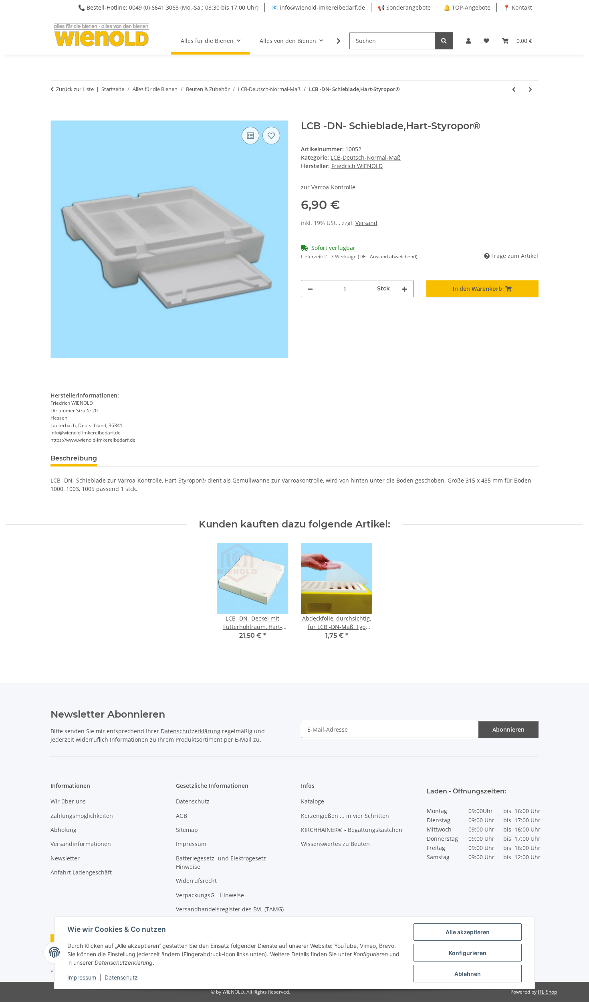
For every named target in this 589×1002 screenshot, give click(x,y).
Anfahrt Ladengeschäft (81, 872)
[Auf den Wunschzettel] (271, 135)
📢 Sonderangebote (404, 7)
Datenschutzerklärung (190, 731)
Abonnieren (508, 729)
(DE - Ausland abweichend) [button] (388, 256)
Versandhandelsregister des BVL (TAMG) (230, 909)
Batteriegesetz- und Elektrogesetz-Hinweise (222, 862)
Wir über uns (68, 801)
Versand (366, 223)
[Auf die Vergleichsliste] (250, 135)
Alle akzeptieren (468, 932)
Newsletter (65, 858)
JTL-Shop (547, 991)
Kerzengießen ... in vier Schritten (345, 815)
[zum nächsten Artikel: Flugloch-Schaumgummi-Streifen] (530, 89)
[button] (468, 41)
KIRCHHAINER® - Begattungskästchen (351, 830)
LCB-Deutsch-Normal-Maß (366, 157)
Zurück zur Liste (75, 89)
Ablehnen (467, 973)
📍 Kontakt (517, 7)
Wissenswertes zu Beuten (335, 844)
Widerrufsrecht (196, 880)
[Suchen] (444, 40)
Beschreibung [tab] (73, 458)
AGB (181, 815)
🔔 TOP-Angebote (467, 7)
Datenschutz (121, 977)
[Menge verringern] (310, 288)
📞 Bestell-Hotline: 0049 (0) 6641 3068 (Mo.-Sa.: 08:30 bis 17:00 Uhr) (168, 7)
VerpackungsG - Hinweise (210, 895)
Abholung (63, 830)
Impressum (81, 977)
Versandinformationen (80, 844)
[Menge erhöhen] (404, 288)
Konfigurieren (467, 952)
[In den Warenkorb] (56, 116)
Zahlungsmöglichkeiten (81, 815)
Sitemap (187, 830)
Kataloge (312, 801)
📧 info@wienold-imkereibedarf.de (318, 7)
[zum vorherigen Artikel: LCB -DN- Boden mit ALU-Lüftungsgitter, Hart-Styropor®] (514, 89)
